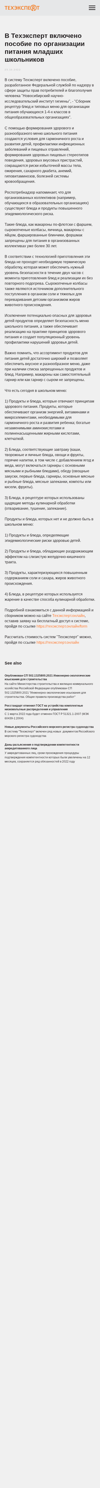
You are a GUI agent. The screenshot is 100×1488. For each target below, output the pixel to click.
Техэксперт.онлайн (68, 616)
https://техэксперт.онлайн (58, 642)
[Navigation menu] (92, 8)
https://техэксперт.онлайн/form (62, 626)
